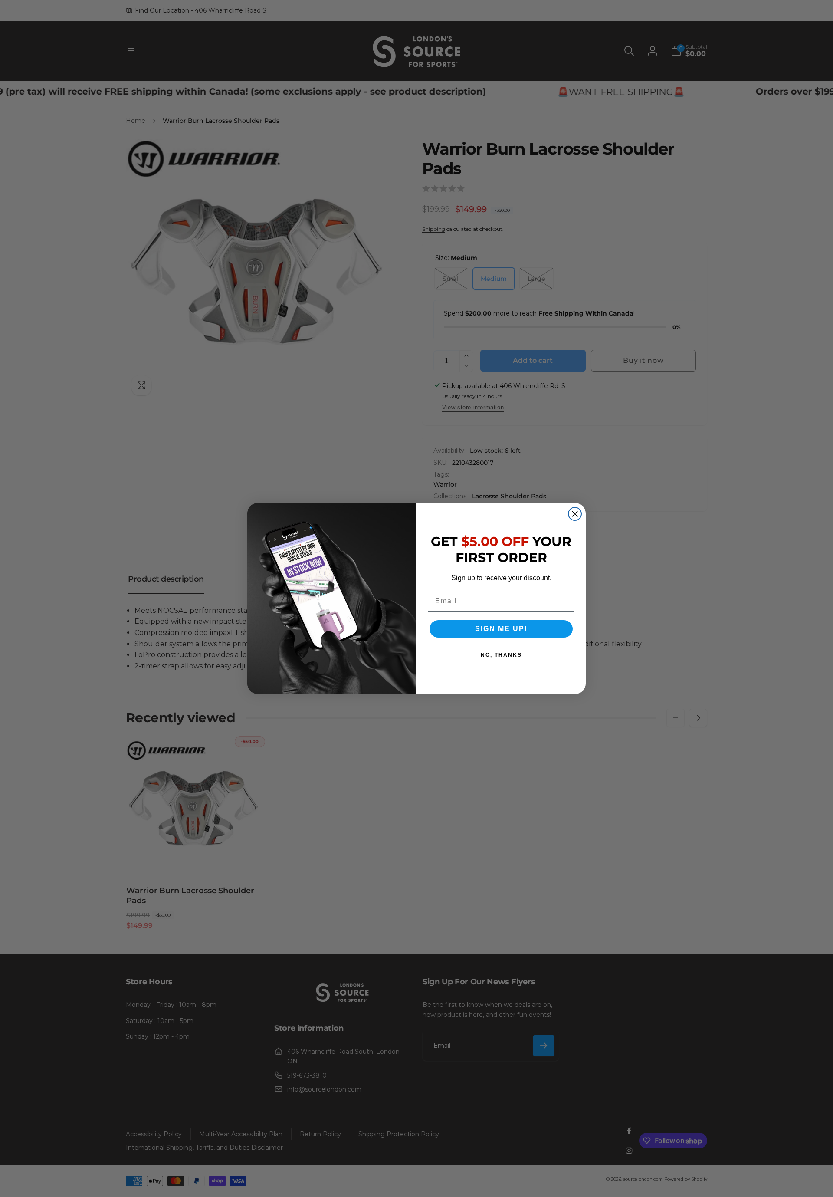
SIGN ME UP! (501, 628)
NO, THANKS (501, 655)
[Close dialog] (574, 513)
